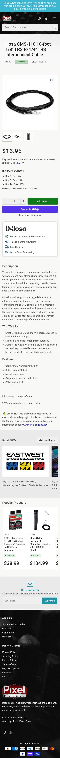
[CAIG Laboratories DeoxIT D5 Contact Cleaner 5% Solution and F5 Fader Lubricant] (15, 520)
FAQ (4, 676)
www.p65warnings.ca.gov (34, 424)
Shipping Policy (10, 656)
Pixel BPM (7, 636)
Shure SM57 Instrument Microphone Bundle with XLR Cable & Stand (40, 544)
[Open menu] (54, 18)
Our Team (7, 628)
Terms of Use (9, 664)
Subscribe (50, 600)
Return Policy (9, 660)
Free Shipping (17, 247)
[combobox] (30, 27)
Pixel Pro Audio (33, 743)
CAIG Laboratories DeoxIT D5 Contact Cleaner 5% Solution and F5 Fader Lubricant (14, 544)
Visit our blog (46, 440)
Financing (7, 672)
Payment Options (11, 668)
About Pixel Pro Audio (13, 624)
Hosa (8, 61)
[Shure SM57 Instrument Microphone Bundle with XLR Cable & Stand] (41, 520)
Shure (32, 534)
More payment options (30, 215)
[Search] (54, 27)
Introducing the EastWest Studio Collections (25, 485)
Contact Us (8, 632)
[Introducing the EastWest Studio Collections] (25, 461)
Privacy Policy (9, 652)
